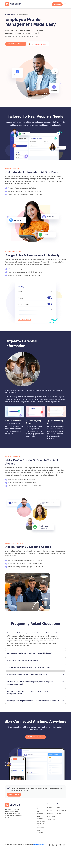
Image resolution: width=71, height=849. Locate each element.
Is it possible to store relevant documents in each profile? (27, 674)
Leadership (50, 813)
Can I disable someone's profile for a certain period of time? (28, 667)
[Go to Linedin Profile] (64, 845)
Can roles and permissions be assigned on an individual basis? (29, 653)
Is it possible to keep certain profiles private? (23, 660)
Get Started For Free (14, 44)
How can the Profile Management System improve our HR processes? (32, 633)
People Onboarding (40, 831)
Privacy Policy (51, 816)
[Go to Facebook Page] (49, 845)
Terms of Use (51, 819)
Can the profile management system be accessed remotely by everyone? (33, 701)
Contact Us (50, 807)
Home (7, 14)
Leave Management (40, 817)
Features (13, 14)
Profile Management (40, 826)
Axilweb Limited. (39, 844)
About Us (49, 810)
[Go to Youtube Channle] (60, 845)
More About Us (14, 794)
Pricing (59, 813)
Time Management (40, 808)
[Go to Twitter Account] (53, 845)
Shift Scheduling (40, 812)
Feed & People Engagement (41, 822)
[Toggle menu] (65, 4)
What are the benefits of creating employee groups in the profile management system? (30, 683)
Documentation (61, 810)
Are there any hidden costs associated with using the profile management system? (28, 692)
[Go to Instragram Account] (56, 845)
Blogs (58, 807)
